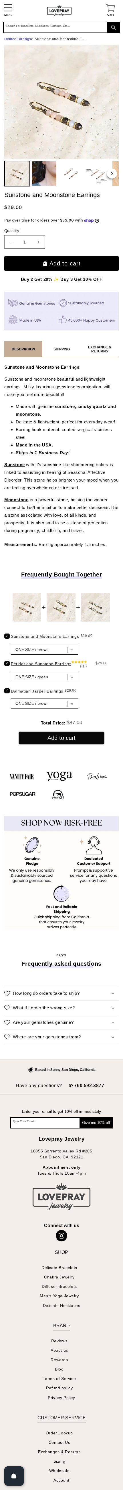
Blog (59, 1369)
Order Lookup (59, 1433)
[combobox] (61, 27)
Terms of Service (59, 1378)
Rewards (59, 1359)
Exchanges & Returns (59, 1452)
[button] (8, 10)
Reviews (59, 1341)
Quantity (11, 231)
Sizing (59, 1461)
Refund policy (59, 1388)
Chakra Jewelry (59, 1277)
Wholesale (59, 1470)
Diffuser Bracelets (59, 1286)
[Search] (113, 27)
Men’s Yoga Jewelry (59, 1296)
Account (61, 1480)
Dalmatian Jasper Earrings (37, 691)
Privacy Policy (61, 1397)
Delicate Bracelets (59, 1267)
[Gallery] (61, 116)
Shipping (61, 349)
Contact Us (59, 1442)
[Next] (112, 173)
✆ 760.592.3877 (86, 1085)
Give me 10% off (96, 1122)
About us (59, 1350)
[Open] (14, 1476)
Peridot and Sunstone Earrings (41, 663)
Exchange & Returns (99, 349)
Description (23, 349)
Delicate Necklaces (61, 1305)
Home (9, 39)
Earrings (24, 39)
